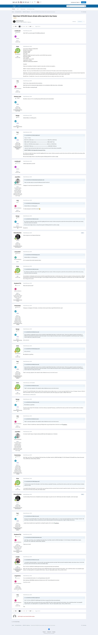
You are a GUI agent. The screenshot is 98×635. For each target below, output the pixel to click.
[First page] (13, 26)
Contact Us (49, 631)
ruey (17, 80)
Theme (44, 631)
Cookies (53, 631)
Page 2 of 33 (37, 26)
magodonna (18, 575)
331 (18, 585)
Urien (17, 46)
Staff (18, 8)
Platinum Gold (17, 96)
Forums (13, 8)
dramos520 (18, 251)
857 (18, 293)
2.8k (18, 106)
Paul (17, 132)
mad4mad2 (17, 30)
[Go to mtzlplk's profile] (17, 560)
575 (18, 90)
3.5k (18, 142)
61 (18, 56)
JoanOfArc (17, 177)
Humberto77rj (17, 283)
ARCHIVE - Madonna (27, 22)
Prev (16, 26)
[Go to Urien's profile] (17, 50)
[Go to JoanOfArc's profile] (17, 181)
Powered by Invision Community (49, 633)
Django (17, 115)
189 (18, 242)
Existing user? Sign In (75, 2)
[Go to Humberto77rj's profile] (17, 287)
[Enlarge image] (39, 208)
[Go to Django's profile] (17, 119)
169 (18, 186)
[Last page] (33, 26)
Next (30, 26)
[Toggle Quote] (24, 135)
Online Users (23, 8)
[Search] (85, 6)
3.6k (18, 125)
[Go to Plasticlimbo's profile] (17, 309)
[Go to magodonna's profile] (17, 579)
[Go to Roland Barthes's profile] (14, 21)
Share (74, 21)
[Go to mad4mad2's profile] (17, 34)
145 (18, 261)
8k (18, 566)
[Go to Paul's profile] (17, 136)
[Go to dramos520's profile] (17, 255)
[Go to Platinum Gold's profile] (17, 100)
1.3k (18, 40)
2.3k (18, 315)
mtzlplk (17, 556)
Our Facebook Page (30, 8)
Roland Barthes (20, 20)
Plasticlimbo (17, 305)
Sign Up (83, 2)
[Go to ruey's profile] (17, 84)
